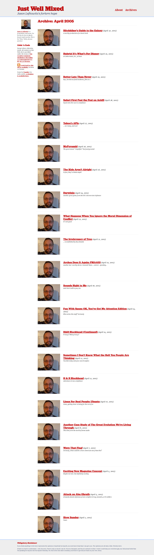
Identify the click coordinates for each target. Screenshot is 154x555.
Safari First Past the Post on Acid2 (83, 100)
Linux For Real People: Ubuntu (81, 401)
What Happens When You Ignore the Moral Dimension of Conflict (97, 217)
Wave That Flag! (73, 447)
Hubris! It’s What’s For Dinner (81, 53)
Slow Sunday (71, 517)
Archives (131, 10)
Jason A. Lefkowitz (22, 31)
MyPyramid (70, 146)
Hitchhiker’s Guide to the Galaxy (83, 30)
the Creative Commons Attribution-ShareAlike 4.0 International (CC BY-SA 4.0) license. (25, 57)
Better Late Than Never (77, 76)
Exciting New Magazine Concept (82, 471)
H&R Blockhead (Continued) (80, 332)
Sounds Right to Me (75, 285)
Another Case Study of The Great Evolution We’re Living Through (97, 426)
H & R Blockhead (73, 378)
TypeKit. (26, 72)
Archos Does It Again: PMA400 (82, 262)
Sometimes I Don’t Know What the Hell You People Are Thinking (96, 356)
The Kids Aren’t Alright (77, 169)
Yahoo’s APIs (71, 123)
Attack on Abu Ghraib (76, 494)
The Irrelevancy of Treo (77, 239)
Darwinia (69, 192)
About (119, 10)
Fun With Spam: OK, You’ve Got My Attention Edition (95, 308)
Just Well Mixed (40, 8)
